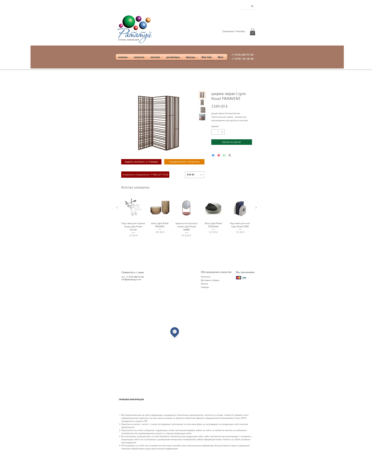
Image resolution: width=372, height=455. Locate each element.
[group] (186, 217)
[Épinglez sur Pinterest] (218, 155)
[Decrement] (213, 132)
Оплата (204, 284)
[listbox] (194, 174)
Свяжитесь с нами (132, 272)
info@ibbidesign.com (131, 279)
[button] (252, 31)
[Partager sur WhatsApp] (224, 155)
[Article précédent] (117, 207)
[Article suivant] (256, 207)
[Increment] (222, 132)
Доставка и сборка (210, 280)
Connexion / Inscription (234, 31)
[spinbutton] (218, 132)
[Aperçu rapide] (133, 208)
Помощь (205, 287)
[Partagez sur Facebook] (213, 155)
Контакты (205, 277)
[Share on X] (229, 155)
